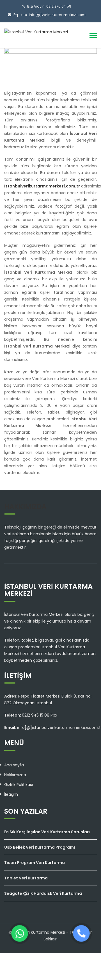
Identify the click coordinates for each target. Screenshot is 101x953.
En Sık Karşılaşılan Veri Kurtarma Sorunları (47, 832)
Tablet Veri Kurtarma (26, 878)
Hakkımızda (15, 775)
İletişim (11, 794)
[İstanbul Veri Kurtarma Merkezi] (36, 31)
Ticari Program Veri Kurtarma (34, 862)
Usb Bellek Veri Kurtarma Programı (39, 847)
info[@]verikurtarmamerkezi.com (57, 14)
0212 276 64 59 (58, 6)
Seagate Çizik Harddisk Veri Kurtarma (43, 893)
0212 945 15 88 (35, 715)
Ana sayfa (14, 765)
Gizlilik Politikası (18, 784)
